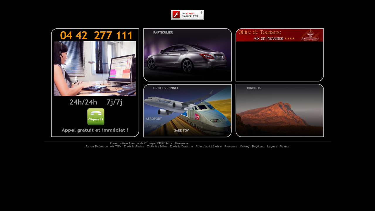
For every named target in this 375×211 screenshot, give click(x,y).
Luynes (272, 146)
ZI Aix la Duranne (181, 146)
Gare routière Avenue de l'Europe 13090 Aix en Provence (149, 143)
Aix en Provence (97, 146)
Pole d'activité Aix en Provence (216, 146)
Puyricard (258, 146)
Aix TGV (115, 146)
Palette (284, 146)
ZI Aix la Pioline (134, 146)
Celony (244, 146)
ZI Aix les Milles (157, 146)
